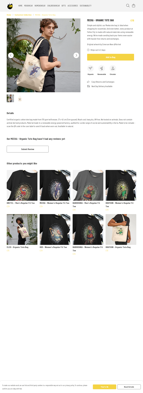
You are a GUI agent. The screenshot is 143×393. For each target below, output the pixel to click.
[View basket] (133, 5)
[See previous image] (11, 55)
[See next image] (76, 55)
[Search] (128, 5)
